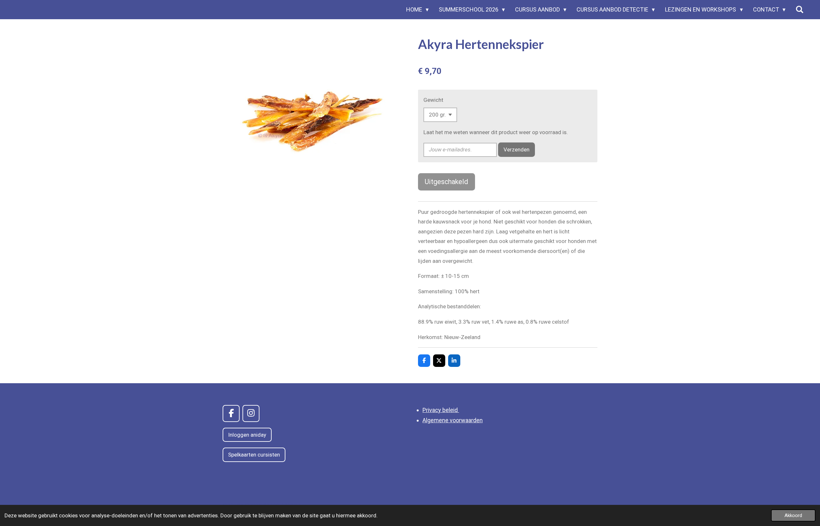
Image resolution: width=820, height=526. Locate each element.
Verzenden (516, 149)
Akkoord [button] (793, 515)
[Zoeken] (799, 9)
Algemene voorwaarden (452, 420)
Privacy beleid (440, 410)
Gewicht (433, 100)
